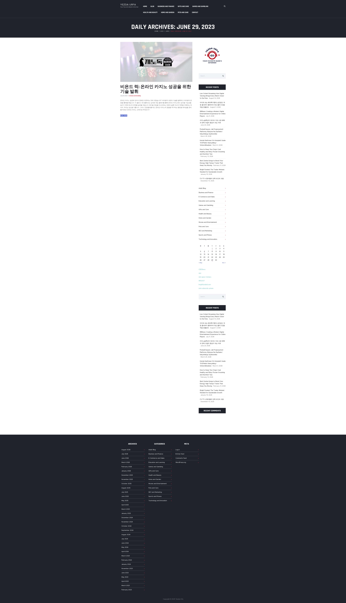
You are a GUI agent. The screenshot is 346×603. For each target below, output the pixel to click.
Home (156, 31)
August (125, 449)
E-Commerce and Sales (207, 197)
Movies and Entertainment (208, 222)
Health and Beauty (205, 214)
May (124, 500)
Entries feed (180, 454)
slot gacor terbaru (205, 277)
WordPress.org (181, 462)
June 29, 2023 (123, 96)
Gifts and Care (204, 209)
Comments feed (181, 458)
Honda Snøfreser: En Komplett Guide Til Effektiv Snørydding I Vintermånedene (213, 143)
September (127, 530)
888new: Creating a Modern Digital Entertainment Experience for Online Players (212, 114)
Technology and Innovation (208, 239)
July (124, 454)
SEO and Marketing (205, 231)
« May (200, 262)
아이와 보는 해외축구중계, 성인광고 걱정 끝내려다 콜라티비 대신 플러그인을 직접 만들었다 (212, 105)
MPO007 (202, 281)
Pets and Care (204, 226)
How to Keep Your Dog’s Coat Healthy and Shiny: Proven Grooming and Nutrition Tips (212, 152)
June (167, 31)
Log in (178, 449)
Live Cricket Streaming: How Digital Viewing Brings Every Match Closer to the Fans (212, 96)
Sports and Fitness (205, 235)
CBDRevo (202, 269)
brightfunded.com (205, 284)
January (126, 471)
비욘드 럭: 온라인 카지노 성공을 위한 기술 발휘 (155, 89)
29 (212, 260)
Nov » (224, 262)
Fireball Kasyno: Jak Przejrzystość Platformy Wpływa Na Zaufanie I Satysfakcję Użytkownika (211, 132)
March (125, 462)
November (127, 479)
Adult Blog (202, 188)
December (127, 475)
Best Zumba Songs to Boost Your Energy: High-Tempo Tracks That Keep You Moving (211, 163)
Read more (123, 115)
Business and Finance (206, 192)
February (126, 466)
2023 (162, 31)
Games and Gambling (135, 96)
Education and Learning (207, 201)
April (125, 505)
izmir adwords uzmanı (206, 288)
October (126, 483)
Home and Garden (205, 218)
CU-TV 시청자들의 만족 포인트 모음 (212, 178)
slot (200, 273)
